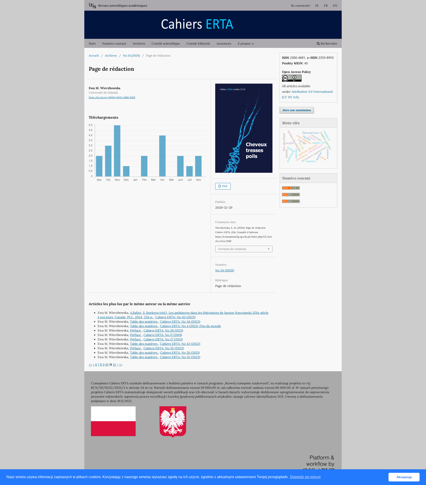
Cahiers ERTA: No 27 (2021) (163, 339)
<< (90, 365)
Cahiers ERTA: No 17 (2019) (163, 335)
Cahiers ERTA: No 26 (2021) (179, 353)
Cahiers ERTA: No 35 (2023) (164, 348)
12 (114, 365)
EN (335, 6)
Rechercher (328, 43)
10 (106, 365)
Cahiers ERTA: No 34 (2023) (180, 322)
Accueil (94, 55)
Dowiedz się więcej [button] (305, 477)
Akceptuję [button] (404, 477)
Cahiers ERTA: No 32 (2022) (180, 344)
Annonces (224, 43)
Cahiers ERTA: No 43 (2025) (175, 317)
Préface (136, 330)
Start (92, 43)
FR (326, 6)
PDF (224, 186)
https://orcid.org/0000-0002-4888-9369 (112, 97)
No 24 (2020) (131, 55)
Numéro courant (114, 43)
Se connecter (300, 6)
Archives (139, 43)
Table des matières (144, 322)
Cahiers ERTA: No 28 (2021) (163, 330)
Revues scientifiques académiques (122, 6)
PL (317, 6)
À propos (244, 43)
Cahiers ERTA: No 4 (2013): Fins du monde (190, 326)
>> (120, 365)
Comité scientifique (166, 43)
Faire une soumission (297, 110)
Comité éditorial (198, 43)
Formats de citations (232, 249)
